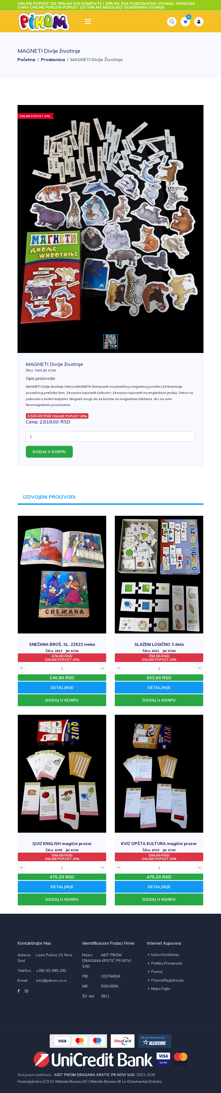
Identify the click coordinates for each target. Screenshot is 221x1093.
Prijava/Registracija (167, 980)
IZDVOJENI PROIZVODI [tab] (49, 497)
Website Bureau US (71, 1081)
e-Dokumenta (135, 1081)
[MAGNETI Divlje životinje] (110, 229)
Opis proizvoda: (41, 378)
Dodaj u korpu (49, 451)
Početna (26, 59)
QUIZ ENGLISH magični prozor (62, 846)
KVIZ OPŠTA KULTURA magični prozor (159, 846)
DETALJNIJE (62, 687)
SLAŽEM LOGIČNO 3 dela (159, 647)
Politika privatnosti (166, 963)
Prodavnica (53, 59)
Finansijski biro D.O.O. (35, 1081)
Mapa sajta (160, 988)
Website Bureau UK (105, 1081)
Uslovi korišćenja (164, 954)
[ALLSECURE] (154, 1041)
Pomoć (156, 971)
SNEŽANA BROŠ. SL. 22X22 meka (62, 647)
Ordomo (154, 1081)
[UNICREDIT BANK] (93, 1059)
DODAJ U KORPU (62, 700)
